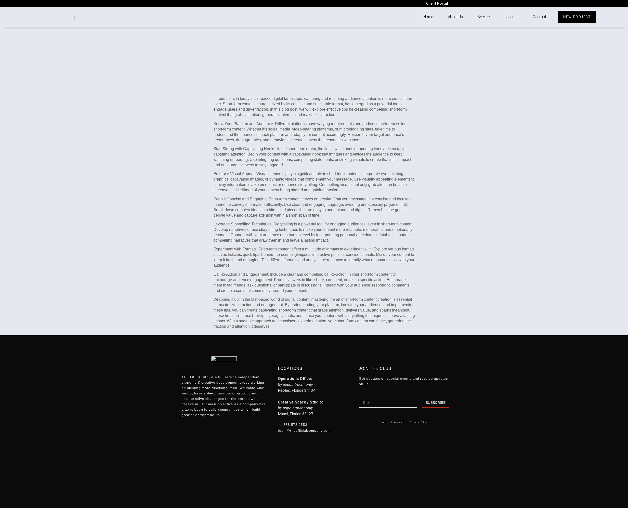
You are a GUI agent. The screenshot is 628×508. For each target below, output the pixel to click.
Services (484, 16)
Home (428, 16)
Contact (539, 16)
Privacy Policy (418, 422)
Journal (512, 16)
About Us (455, 16)
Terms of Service (391, 422)
